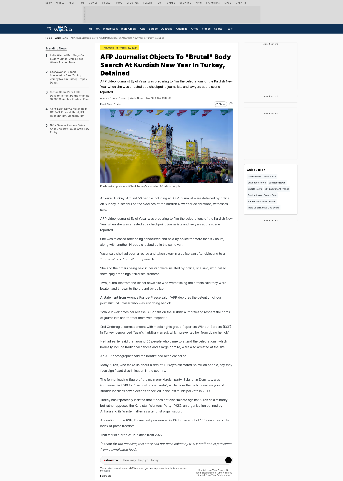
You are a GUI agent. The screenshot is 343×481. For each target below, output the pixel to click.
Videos (206, 28)
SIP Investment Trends (277, 188)
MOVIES (93, 3)
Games (171, 3)
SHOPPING (186, 3)
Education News (257, 182)
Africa (194, 28)
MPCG (228, 3)
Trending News (56, 48)
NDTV (49, 3)
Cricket (107, 3)
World (60, 3)
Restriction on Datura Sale (262, 195)
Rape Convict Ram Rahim (261, 201)
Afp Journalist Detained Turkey (212, 471)
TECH (159, 3)
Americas (181, 28)
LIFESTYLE (133, 3)
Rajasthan (213, 3)
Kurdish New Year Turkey (211, 470)
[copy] (231, 104)
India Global (128, 28)
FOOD (119, 3)
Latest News (255, 176)
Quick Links (255, 170)
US (91, 28)
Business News (277, 182)
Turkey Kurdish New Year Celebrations (215, 474)
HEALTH (147, 3)
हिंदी (82, 3)
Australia (166, 28)
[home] (63, 28)
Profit (73, 3)
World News (136, 98)
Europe (153, 28)
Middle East (110, 28)
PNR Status (270, 176)
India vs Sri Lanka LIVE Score (263, 207)
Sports (218, 28)
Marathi (241, 3)
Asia (142, 28)
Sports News (255, 188)
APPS (199, 3)
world (107, 470)
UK (98, 28)
